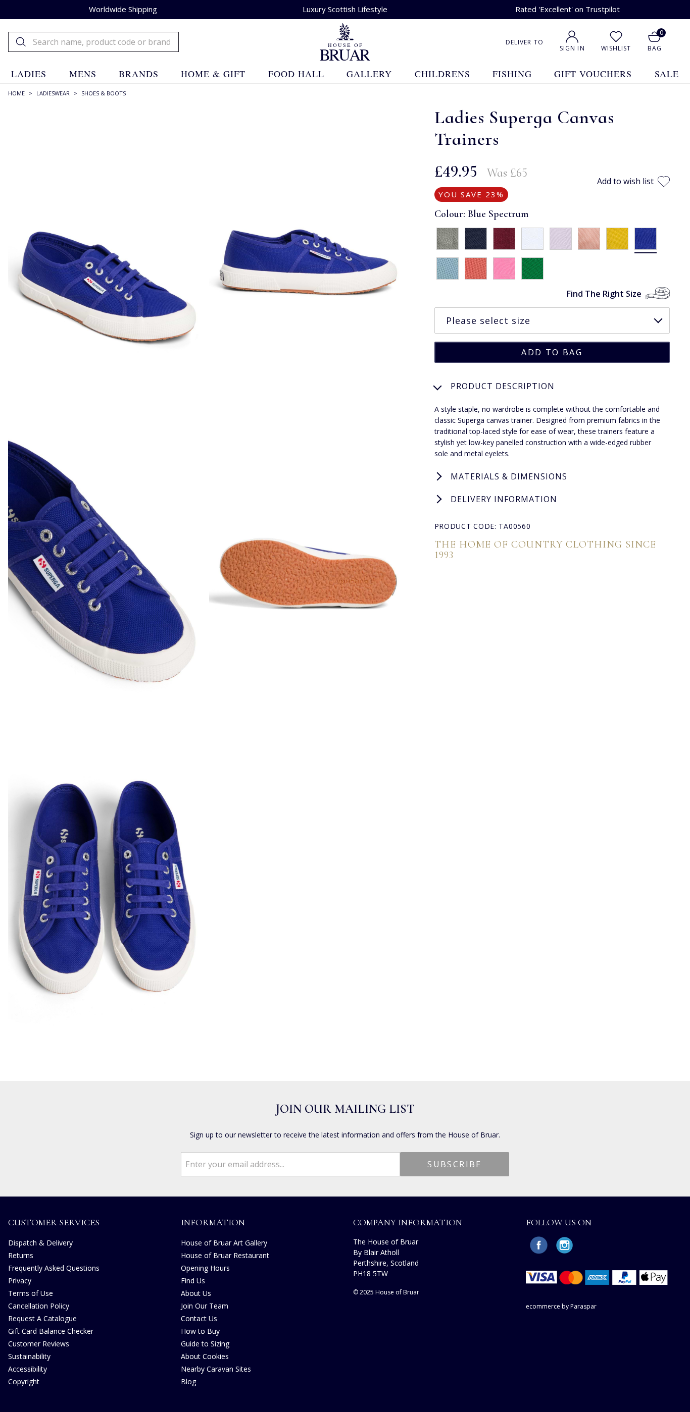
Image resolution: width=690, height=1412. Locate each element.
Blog (188, 1381)
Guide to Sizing (205, 1343)
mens (82, 74)
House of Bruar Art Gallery (224, 1242)
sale (667, 74)
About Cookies (205, 1356)
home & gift (213, 74)
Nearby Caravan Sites (216, 1369)
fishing (512, 74)
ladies (28, 74)
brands (139, 74)
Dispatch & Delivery (40, 1242)
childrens (442, 74)
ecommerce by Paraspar (561, 1306)
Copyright (23, 1381)
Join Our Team (204, 1306)
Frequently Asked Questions (54, 1268)
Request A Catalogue (42, 1318)
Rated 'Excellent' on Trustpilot (567, 9)
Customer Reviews (38, 1343)
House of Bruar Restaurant (225, 1255)
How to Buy (200, 1331)
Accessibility (27, 1369)
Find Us (193, 1280)
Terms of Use (30, 1293)
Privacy (19, 1280)
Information (213, 1222)
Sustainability (29, 1356)
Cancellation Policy (38, 1306)
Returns (20, 1255)
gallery (369, 74)
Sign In (572, 48)
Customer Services (54, 1222)
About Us (196, 1293)
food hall (296, 74)
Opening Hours (205, 1268)
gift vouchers (593, 74)
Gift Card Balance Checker (50, 1331)
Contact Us (199, 1318)
